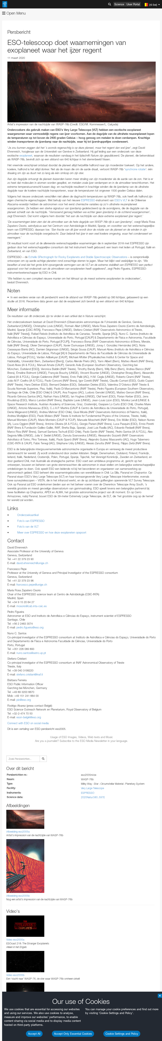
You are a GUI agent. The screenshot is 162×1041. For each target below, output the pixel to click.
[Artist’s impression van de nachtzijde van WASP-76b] (81, 92)
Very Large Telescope (92, 788)
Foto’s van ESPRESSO (31, 521)
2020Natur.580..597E (93, 797)
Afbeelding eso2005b (18, 895)
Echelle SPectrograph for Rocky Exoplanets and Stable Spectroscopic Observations (77, 257)
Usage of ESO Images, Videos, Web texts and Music (81, 737)
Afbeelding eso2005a (18, 831)
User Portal (133, 4)
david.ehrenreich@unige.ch (32, 563)
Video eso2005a (15, 939)
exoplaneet (25, 155)
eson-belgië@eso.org (28, 717)
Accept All (34, 1033)
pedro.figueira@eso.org (29, 627)
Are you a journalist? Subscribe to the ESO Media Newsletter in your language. (81, 741)
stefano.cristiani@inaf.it (29, 674)
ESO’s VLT (121, 200)
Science (119, 4)
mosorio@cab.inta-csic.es (31, 606)
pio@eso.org (23, 699)
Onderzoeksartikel (28, 515)
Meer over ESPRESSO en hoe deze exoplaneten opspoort (51, 532)
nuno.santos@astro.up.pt (31, 653)
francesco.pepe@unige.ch (31, 584)
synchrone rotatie (135, 169)
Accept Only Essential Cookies (73, 1033)
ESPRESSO (87, 200)
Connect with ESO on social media (28, 723)
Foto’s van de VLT (28, 526)
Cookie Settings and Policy (121, 1033)
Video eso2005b (15, 975)
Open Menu (15, 13)
